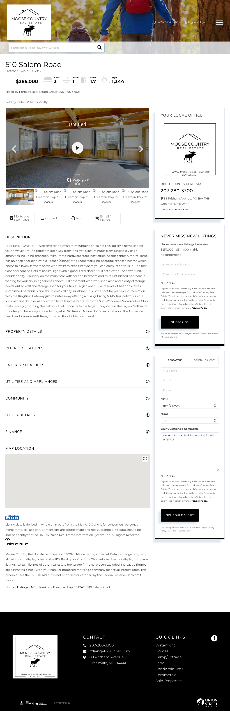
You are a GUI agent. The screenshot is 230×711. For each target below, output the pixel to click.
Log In (191, 22)
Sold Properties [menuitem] (169, 681)
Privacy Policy (17, 544)
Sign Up (204, 22)
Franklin (44, 587)
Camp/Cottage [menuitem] (168, 657)
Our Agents (181, 209)
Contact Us (167, 209)
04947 (80, 587)
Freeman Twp (63, 587)
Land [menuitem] (159, 663)
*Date (164, 399)
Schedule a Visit (204, 360)
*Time (164, 414)
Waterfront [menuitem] (165, 645)
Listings (22, 587)
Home (9, 587)
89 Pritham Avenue (107, 660)
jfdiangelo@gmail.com (109, 651)
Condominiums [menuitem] (169, 669)
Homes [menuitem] (161, 651)
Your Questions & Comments (179, 428)
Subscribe (180, 322)
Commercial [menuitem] (166, 675)
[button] (100, 47)
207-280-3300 (167, 22)
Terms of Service (178, 531)
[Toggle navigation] (219, 22)
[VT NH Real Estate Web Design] (207, 702)
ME (33, 587)
